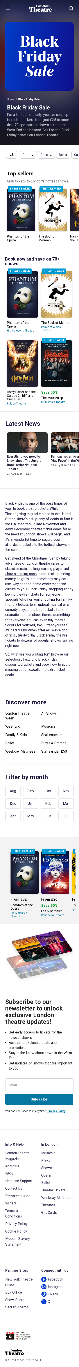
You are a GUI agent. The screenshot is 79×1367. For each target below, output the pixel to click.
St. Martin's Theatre (53, 402)
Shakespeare (51, 735)
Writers (11, 1203)
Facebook (55, 1279)
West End (12, 726)
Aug (13, 791)
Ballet (9, 743)
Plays (45, 1160)
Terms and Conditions (13, 1214)
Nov (66, 791)
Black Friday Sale (29, 99)
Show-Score (15, 1300)
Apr (13, 816)
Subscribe (39, 1099)
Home (10, 99)
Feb (48, 803)
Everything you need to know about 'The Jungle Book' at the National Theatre (24, 463)
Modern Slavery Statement (17, 1241)
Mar (66, 803)
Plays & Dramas (53, 743)
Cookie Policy (16, 1231)
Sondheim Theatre (52, 915)
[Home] (40, 8)
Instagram (55, 1287)
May (30, 816)
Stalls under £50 (54, 751)
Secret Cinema (16, 1307)
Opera (46, 1175)
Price (44, 155)
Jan (31, 803)
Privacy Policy (56, 1111)
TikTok (53, 1294)
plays (57, 569)
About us (12, 1166)
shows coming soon (21, 574)
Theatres (48, 1205)
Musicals (48, 726)
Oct (48, 791)
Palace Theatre (16, 403)
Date (26, 155)
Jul (66, 816)
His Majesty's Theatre (20, 330)
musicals (24, 569)
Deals (63, 155)
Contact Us (13, 1188)
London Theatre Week (17, 715)
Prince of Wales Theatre (51, 329)
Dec (13, 803)
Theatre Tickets (53, 1190)
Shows (46, 1168)
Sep (30, 791)
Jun (48, 816)
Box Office (13, 1292)
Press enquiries (17, 1196)
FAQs (9, 1173)
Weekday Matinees (20, 751)
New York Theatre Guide (19, 1282)
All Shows (49, 713)
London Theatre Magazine (17, 1156)
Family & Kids (16, 735)
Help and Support (18, 1181)
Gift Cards (49, 1212)
